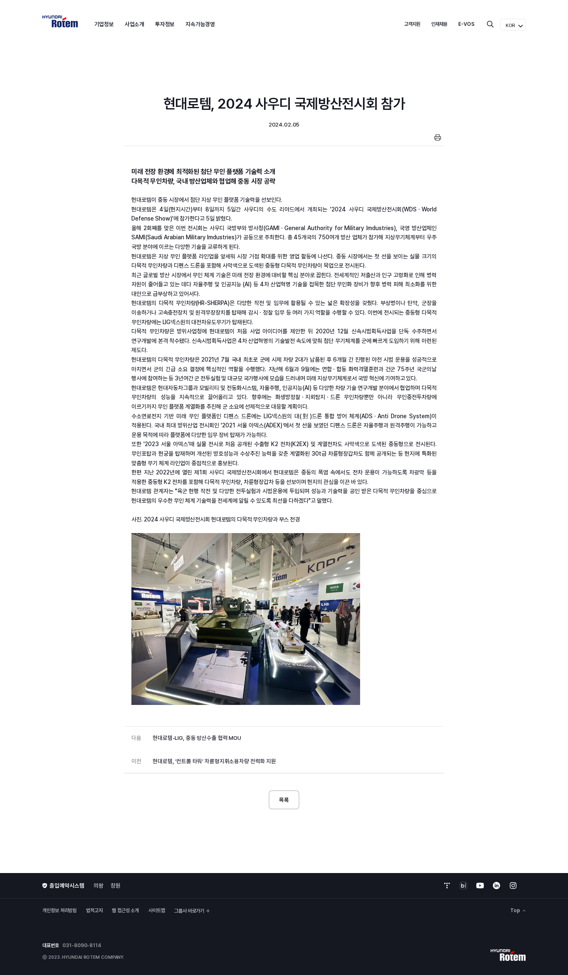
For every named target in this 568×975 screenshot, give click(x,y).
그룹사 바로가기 (189, 910)
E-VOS (466, 24)
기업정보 (104, 24)
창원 (116, 885)
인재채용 (439, 24)
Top (515, 911)
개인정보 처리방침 (59, 910)
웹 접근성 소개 (125, 910)
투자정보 (165, 24)
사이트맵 (156, 910)
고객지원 (412, 24)
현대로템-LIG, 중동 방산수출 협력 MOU (186, 737)
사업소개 (135, 24)
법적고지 (94, 910)
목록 (284, 799)
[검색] (490, 24)
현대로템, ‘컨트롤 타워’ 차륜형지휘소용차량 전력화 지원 (203, 761)
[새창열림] (447, 885)
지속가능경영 (200, 24)
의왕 (99, 885)
